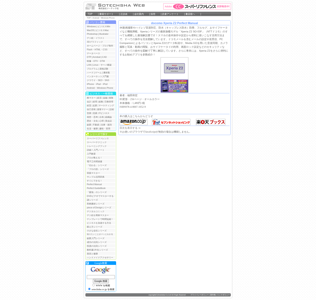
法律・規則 (106, 124)
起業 (95, 105)
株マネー (91, 98)
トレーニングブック (97, 146)
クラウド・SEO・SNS (98, 80)
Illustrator (103, 34)
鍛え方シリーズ (94, 227)
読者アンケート (172, 14)
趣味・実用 (104, 128)
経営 (89, 105)
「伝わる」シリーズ (97, 165)
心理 (101, 121)
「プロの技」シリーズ (98, 169)
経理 (95, 101)
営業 (89, 113)
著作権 (213, 295)
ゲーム (98, 72)
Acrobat (96, 57)
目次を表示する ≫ (130, 128)
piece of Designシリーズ (99, 207)
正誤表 (126, 14)
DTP (89, 57)
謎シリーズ (92, 200)
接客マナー (102, 109)
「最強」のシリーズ (97, 192)
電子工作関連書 (94, 161)
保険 (111, 98)
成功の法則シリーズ (97, 242)
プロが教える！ (94, 157)
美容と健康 (92, 253)
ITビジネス (104, 113)
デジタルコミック (95, 211)
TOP (92, 14)
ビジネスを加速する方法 (99, 223)
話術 (112, 109)
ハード (90, 72)
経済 (99, 98)
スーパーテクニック (97, 142)
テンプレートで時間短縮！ (100, 219)
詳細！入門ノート (95, 150)
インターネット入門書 (98, 76)
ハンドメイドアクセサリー (100, 257)
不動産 (96, 124)
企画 (101, 117)
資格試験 (103, 69)
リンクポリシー (223, 295)
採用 (155, 14)
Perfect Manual (94, 184)
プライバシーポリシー (199, 295)
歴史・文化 (92, 121)
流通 (95, 113)
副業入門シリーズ (95, 238)
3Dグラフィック (95, 42)
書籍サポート (108, 14)
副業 (89, 124)
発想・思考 (92, 117)
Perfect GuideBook (96, 188)
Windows (91, 26)
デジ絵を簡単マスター (98, 215)
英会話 (108, 121)
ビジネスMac (102, 30)
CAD (104, 57)
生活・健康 (92, 128)
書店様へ (192, 14)
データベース (93, 53)
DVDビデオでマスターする (100, 196)
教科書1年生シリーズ (97, 250)
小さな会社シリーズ (97, 230)
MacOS (90, 30)
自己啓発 (91, 109)
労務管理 (108, 101)
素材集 (106, 72)
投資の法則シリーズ (97, 246)
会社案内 (141, 14)
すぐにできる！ (94, 180)
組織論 (108, 117)
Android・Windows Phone (104, 18)
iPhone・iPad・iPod (97, 84)
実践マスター (93, 173)
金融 (105, 98)
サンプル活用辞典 (95, 177)
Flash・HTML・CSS (97, 49)
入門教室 (91, 154)
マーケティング (106, 105)
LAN (89, 65)
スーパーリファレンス (98, 138)
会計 (89, 101)
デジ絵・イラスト (95, 38)
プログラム (92, 69)
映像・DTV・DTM (96, 61)
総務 (101, 101)
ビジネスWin (104, 26)
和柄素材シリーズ (95, 203)
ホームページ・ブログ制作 (100, 45)
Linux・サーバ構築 (102, 65)
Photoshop (92, 34)
